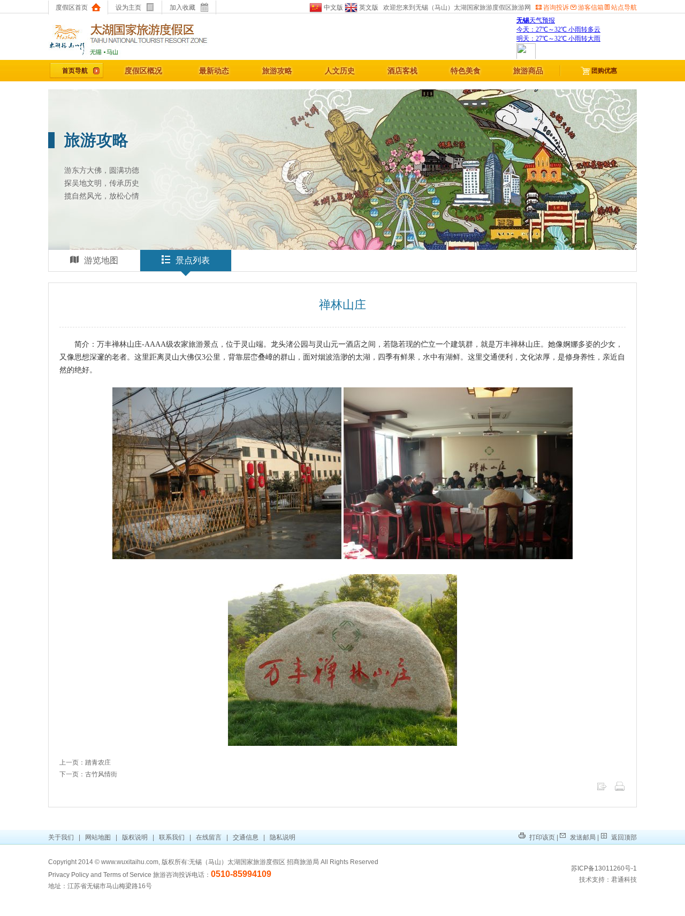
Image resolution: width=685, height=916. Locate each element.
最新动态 (214, 70)
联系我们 (172, 837)
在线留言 (209, 837)
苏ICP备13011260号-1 (604, 868)
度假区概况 (143, 70)
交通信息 (245, 837)
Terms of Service (127, 875)
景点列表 (193, 260)
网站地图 (98, 837)
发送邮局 (582, 837)
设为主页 (128, 7)
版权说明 (135, 837)
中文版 (332, 7)
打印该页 (541, 837)
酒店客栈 (402, 70)
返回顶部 (623, 837)
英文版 (367, 7)
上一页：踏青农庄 (85, 762)
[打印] (620, 789)
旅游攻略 (277, 70)
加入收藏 (182, 7)
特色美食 (466, 70)
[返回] (601, 789)
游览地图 (101, 260)
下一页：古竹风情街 (88, 774)
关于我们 (61, 837)
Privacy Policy (68, 875)
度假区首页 (72, 7)
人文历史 (340, 70)
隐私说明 (282, 837)
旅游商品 (528, 70)
